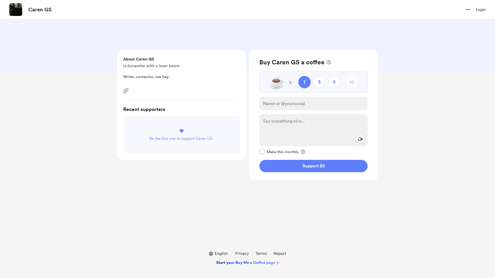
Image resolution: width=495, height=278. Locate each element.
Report (280, 253)
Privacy (242, 253)
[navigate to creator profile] (15, 9)
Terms (261, 253)
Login (481, 9)
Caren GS (40, 9)
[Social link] (125, 90)
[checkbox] (279, 151)
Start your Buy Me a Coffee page (245, 262)
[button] (468, 9)
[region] (313, 115)
